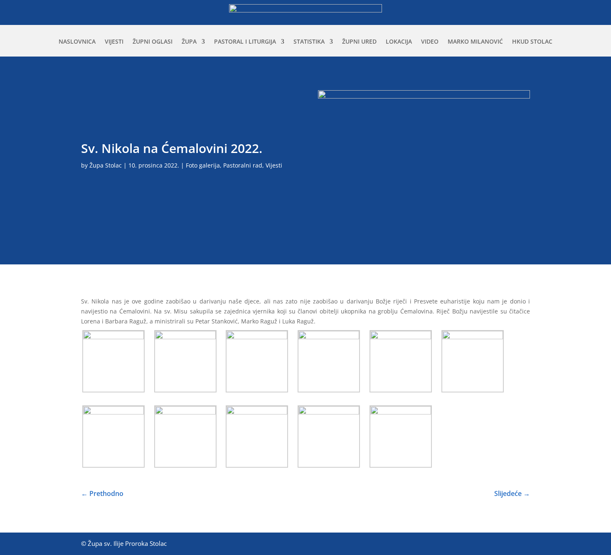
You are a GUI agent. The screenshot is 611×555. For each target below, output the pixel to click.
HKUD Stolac (532, 42)
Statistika (309, 42)
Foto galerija (203, 165)
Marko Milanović (475, 42)
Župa (189, 42)
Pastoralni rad (242, 165)
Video (430, 42)
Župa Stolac (105, 165)
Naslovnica (77, 42)
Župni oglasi (152, 42)
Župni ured (359, 42)
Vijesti (114, 42)
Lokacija (399, 42)
